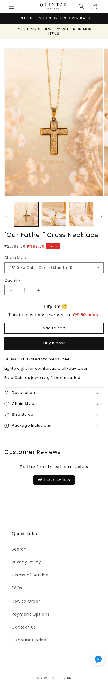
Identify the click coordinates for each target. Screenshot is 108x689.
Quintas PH (61, 678)
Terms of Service (30, 575)
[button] (11, 6)
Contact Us (24, 627)
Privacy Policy (26, 562)
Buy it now (54, 343)
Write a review (54, 480)
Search (19, 549)
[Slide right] (101, 215)
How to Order (26, 601)
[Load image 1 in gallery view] (26, 214)
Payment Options (31, 614)
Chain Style (15, 257)
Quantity (12, 280)
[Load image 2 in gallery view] (53, 214)
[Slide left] (6, 215)
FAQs (17, 588)
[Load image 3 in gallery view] (81, 214)
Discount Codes (29, 640)
